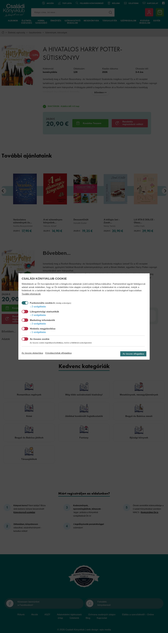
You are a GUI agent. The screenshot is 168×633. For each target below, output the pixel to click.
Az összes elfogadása (133, 354)
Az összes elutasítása (32, 353)
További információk (31, 294)
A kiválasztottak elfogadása (58, 353)
